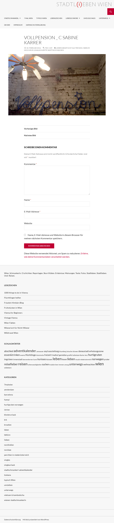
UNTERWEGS (103, 18)
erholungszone (96, 351)
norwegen (98, 359)
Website (28, 223)
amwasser (40, 351)
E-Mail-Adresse (32, 211)
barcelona (8, 394)
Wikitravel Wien (11, 333)
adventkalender (25, 351)
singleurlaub (9, 465)
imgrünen (8, 359)
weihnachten (89, 364)
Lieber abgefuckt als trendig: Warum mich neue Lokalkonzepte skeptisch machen (57, 49)
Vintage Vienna (10, 318)
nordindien (9, 445)
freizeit (47, 355)
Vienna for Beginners (13, 313)
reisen (23, 364)
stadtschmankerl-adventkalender (18, 470)
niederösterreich (85, 359)
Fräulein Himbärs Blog (14, 303)
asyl (46, 351)
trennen (61, 365)
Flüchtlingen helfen (12, 298)
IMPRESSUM (18, 25)
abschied (8, 351)
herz (86, 355)
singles (7, 460)
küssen (49, 359)
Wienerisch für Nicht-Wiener (16, 328)
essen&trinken (12, 354)
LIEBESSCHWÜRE (72, 18)
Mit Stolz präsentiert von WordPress (36, 520)
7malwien (8, 384)
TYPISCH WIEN (41, 18)
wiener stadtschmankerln (15, 500)
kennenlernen (28, 359)
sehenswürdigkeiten (35, 365)
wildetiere (7, 368)
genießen (63, 355)
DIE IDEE (7, 25)
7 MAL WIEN (28, 18)
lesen (64, 359)
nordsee (7, 450)
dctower (75, 351)
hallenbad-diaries (78, 355)
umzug (66, 365)
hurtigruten (95, 354)
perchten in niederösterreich (16, 455)
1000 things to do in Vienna (16, 292)
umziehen (8, 485)
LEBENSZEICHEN (56, 18)
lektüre (7, 435)
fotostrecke (40, 355)
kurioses (42, 359)
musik (77, 359)
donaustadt (83, 351)
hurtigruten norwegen (13, 404)
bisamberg (62, 351)
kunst (35, 359)
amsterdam (9, 389)
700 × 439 (48, 48)
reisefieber (11, 364)
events (22, 355)
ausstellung (53, 351)
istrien (7, 409)
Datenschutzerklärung (36, 25)
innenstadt (17, 359)
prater (107, 359)
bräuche (69, 351)
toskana (7, 475)
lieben (71, 359)
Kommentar (30, 164)
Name (27, 199)
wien (99, 363)
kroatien (7, 425)
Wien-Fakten (9, 323)
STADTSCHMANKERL (11, 18)
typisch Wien (9, 480)
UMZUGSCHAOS (89, 18)
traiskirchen (53, 365)
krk (5, 420)
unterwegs (76, 364)
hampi (7, 399)
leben (57, 359)
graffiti (69, 355)
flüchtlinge (30, 355)
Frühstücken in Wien (13, 308)
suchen (45, 364)
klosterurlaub (10, 415)
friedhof (55, 355)
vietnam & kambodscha (14, 495)
